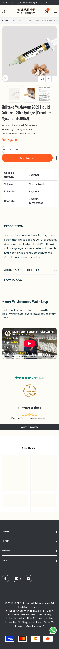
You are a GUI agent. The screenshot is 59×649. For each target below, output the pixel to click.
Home (5, 20)
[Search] (3, 11)
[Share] (55, 158)
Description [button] (13, 225)
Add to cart (27, 157)
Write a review (29, 426)
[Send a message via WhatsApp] (53, 630)
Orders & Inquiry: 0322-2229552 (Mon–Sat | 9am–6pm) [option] (29, 3)
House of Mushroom (25, 124)
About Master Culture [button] (22, 269)
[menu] (55, 11)
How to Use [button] (13, 279)
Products (19, 20)
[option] (29, 54)
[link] (15, 498)
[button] (48, 79)
